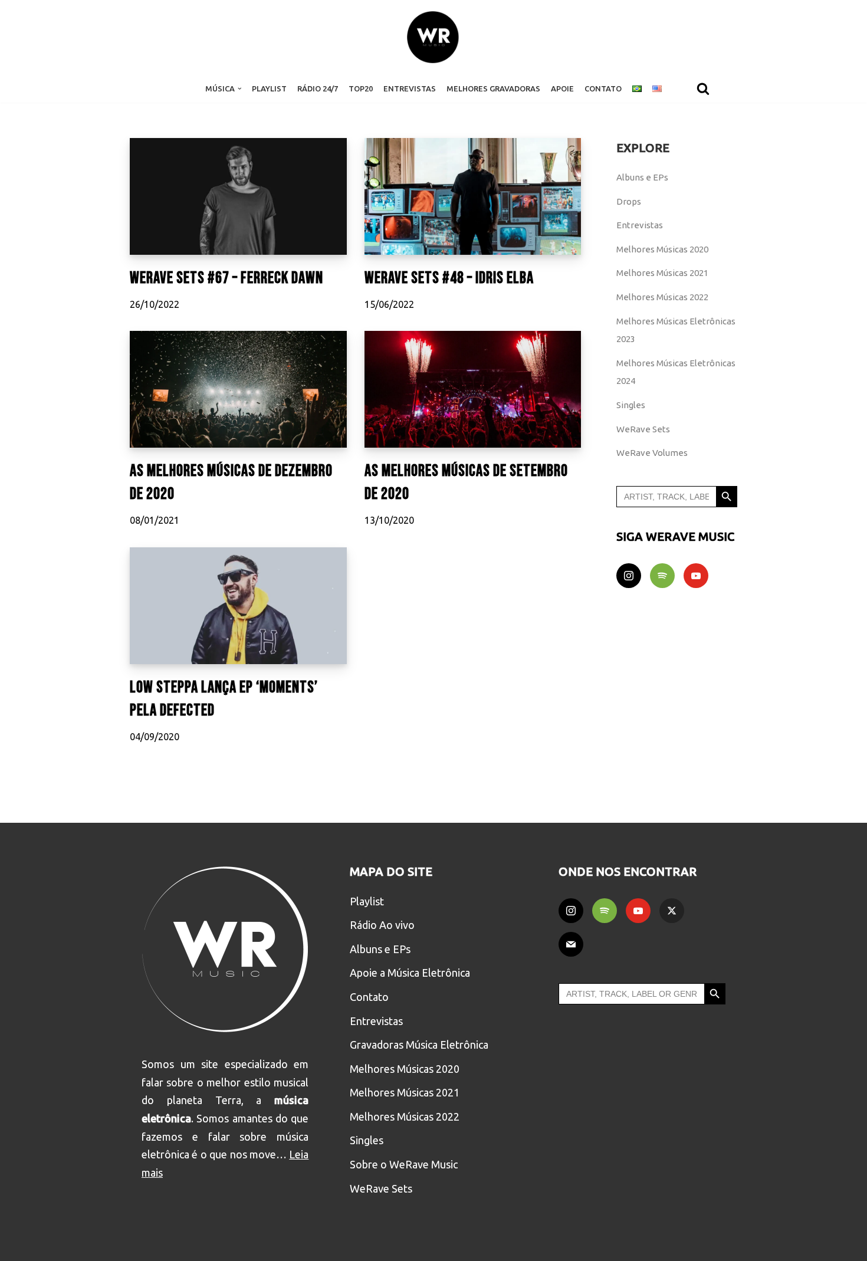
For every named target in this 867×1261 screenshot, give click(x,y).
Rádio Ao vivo (382, 925)
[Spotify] (662, 575)
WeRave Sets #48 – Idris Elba (449, 278)
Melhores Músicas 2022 (662, 297)
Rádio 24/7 (317, 88)
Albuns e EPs (642, 177)
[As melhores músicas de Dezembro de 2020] (238, 389)
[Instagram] (628, 575)
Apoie (562, 88)
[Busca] (703, 88)
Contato (603, 88)
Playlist (269, 88)
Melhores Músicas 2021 (662, 273)
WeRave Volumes (652, 453)
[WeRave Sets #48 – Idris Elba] (473, 196)
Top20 (361, 88)
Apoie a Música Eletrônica (410, 972)
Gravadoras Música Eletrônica (419, 1044)
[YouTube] (696, 575)
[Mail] (571, 944)
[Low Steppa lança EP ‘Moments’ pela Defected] (238, 605)
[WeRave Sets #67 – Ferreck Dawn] (238, 196)
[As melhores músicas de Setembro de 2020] (473, 389)
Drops (628, 201)
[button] (240, 89)
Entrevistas (409, 88)
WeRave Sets (643, 429)
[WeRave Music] (433, 37)
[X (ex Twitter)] (671, 910)
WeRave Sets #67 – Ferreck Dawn (226, 278)
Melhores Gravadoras (493, 88)
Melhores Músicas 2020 (662, 249)
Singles (630, 405)
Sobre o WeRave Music (404, 1164)
